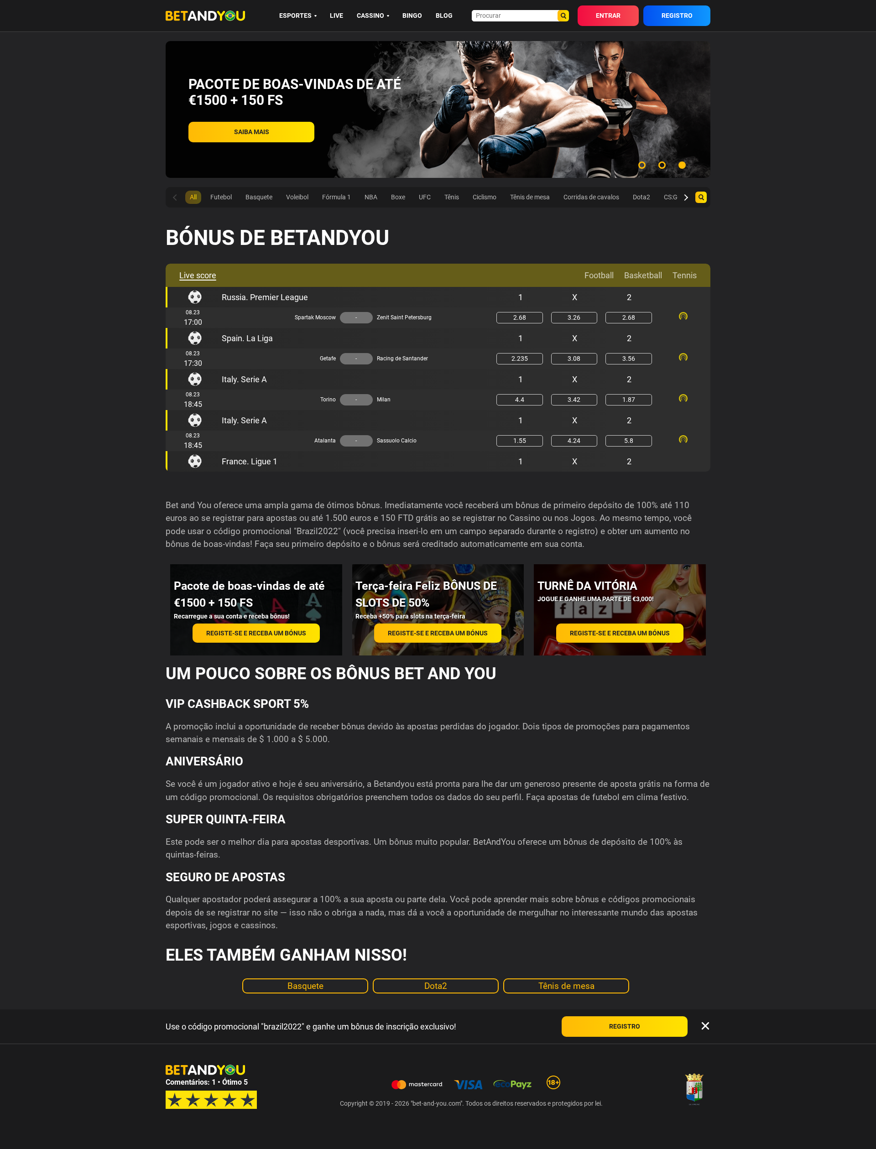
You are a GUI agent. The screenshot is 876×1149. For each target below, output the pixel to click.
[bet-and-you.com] (205, 15)
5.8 (628, 440)
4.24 (574, 440)
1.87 (628, 399)
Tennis (685, 275)
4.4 (519, 399)
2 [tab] (662, 165)
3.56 (628, 358)
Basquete (305, 986)
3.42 (574, 399)
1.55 (519, 440)
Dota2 (435, 986)
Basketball (643, 275)
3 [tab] (682, 165)
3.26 (574, 317)
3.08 (574, 358)
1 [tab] (642, 165)
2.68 (519, 317)
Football (599, 275)
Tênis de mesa (566, 986)
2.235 (519, 358)
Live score (197, 275)
